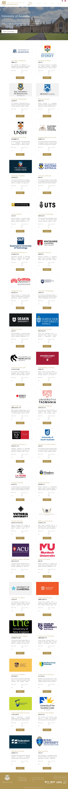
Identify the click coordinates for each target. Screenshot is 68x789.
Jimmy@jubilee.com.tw (22, 777)
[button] (51, 3)
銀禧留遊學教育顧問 (12, 4)
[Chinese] (65, 1)
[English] (62, 1)
